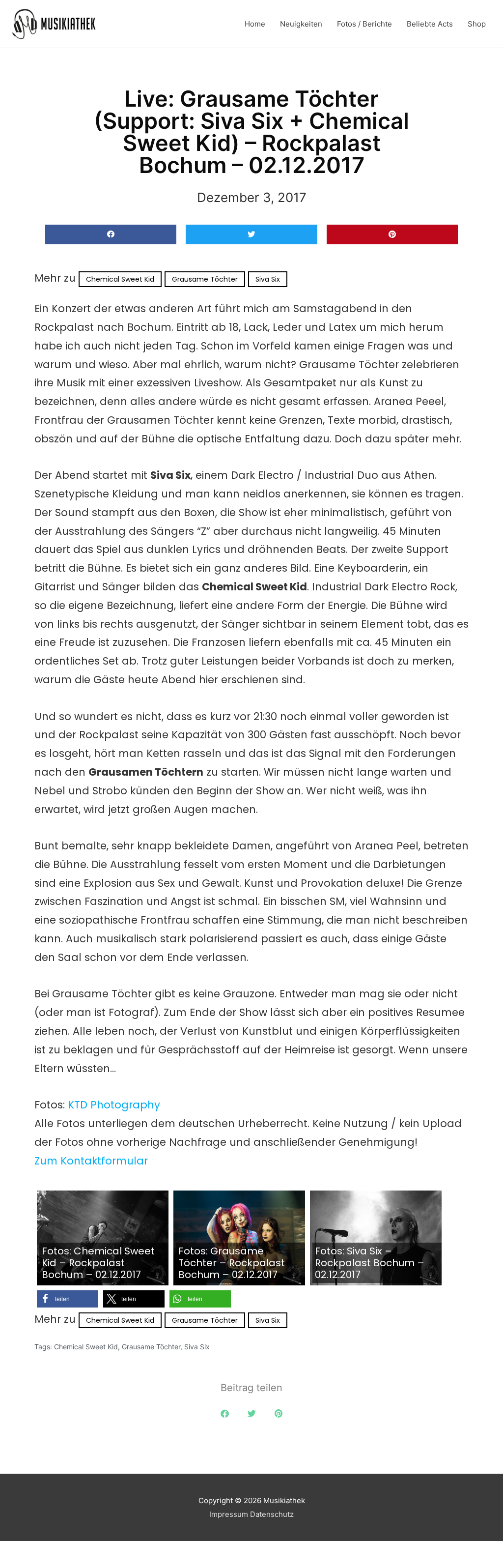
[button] (110, 235)
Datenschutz (272, 1514)
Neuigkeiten (301, 24)
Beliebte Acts (430, 24)
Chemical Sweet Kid (120, 279)
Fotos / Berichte (364, 24)
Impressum (228, 1514)
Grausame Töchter (205, 279)
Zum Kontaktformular (91, 1161)
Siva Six (267, 279)
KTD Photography (114, 1105)
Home (255, 24)
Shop (477, 24)
